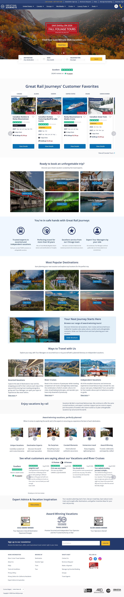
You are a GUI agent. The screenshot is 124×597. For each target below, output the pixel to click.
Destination (28, 58)
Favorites (118, 2)
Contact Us (65, 558)
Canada (39, 6)
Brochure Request (85, 2)
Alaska (36, 94)
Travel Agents (66, 576)
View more (12, 396)
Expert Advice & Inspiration (16, 580)
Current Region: (7, 589)
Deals (94, 6)
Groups (64, 573)
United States (27, 6)
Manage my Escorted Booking (71, 569)
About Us (11, 562)
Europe (49, 6)
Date (48, 58)
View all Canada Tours (105, 153)
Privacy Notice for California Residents (19, 576)
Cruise (71, 6)
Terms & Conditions (14, 569)
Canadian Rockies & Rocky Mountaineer (21, 118)
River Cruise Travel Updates (16, 558)
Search (96, 59)
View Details (23, 146)
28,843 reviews (20, 472)
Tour (36, 569)
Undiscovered (105, 94)
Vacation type (75, 58)
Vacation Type (39, 562)
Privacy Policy (12, 573)
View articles (35, 505)
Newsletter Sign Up (71, 2)
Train (36, 565)
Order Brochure (72, 338)
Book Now (62, 45)
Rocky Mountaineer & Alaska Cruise (73, 118)
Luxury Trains (82, 6)
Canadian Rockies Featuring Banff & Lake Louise (47, 119)
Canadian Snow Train (98, 117)
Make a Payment (67, 565)
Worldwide (60, 6)
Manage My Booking (106, 2)
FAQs (95, 2)
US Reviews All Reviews (62, 462)
